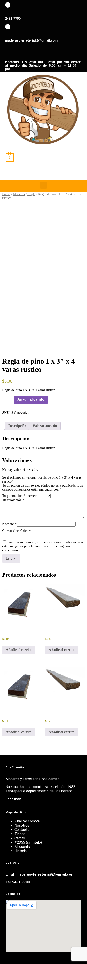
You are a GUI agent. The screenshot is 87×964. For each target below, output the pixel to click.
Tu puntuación (13, 496)
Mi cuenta (22, 847)
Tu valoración (13, 500)
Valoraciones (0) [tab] (45, 426)
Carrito (19, 838)
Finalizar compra (27, 821)
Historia (20, 851)
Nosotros (21, 825)
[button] (43, 185)
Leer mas (13, 799)
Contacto (21, 830)
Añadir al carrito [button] (18, 650)
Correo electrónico (16, 531)
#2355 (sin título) (28, 842)
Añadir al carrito (30, 399)
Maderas (19, 194)
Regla (31, 194)
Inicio (6, 194)
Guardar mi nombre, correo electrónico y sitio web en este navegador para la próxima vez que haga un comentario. (42, 546)
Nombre (9, 524)
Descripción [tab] (17, 426)
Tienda (19, 834)
